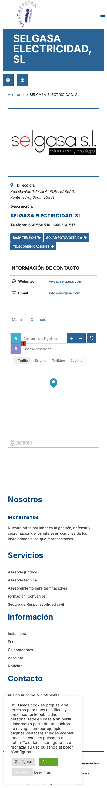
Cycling (76, 360)
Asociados (16, 94)
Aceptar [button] (48, 761)
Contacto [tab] (38, 319)
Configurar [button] (23, 761)
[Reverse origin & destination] (23, 343)
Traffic (23, 360)
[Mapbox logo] (21, 443)
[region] (53, 388)
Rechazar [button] (22, 772)
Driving (40, 360)
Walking (58, 360)
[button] (102, 16)
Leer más (42, 772)
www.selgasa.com (65, 281)
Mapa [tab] (17, 319)
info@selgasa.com (64, 293)
